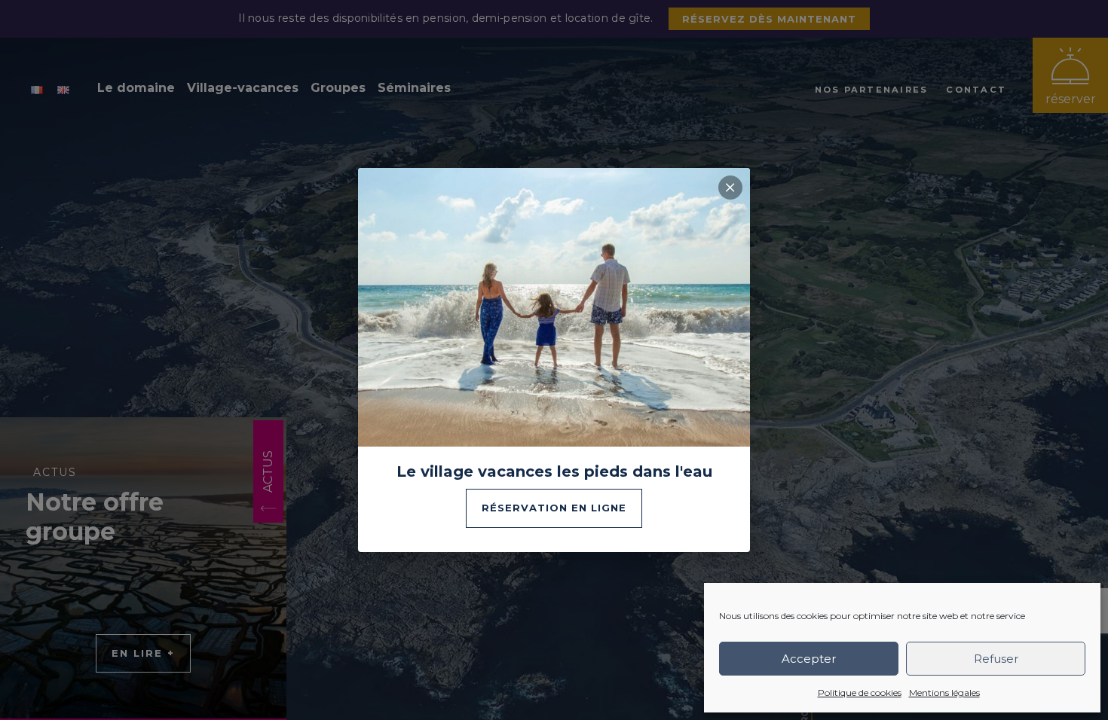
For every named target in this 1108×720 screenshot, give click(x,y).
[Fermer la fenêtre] (730, 187)
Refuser (996, 658)
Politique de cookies (859, 692)
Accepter (809, 658)
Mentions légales (944, 692)
